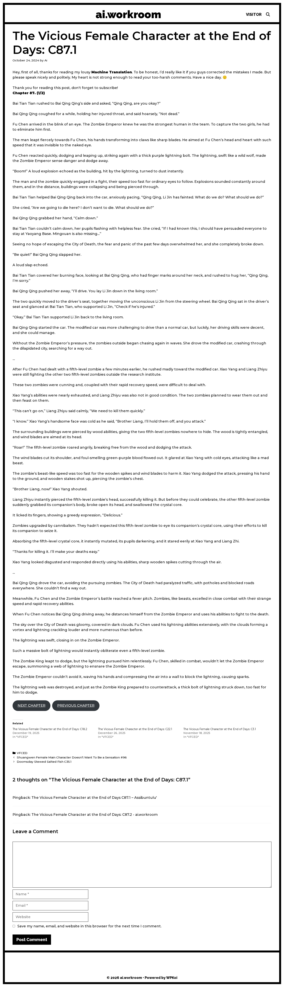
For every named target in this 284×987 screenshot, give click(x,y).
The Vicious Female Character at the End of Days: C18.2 (50, 729)
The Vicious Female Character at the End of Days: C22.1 (135, 729)
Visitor (254, 14)
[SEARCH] (268, 14)
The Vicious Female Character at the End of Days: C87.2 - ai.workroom (94, 814)
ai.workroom (128, 14)
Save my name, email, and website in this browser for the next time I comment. (89, 926)
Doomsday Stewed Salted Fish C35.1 (44, 761)
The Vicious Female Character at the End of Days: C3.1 (219, 729)
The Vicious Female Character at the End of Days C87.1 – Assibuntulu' (94, 798)
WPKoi (171, 978)
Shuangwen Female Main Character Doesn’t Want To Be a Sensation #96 (72, 757)
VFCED (22, 753)
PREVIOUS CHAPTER (75, 705)
